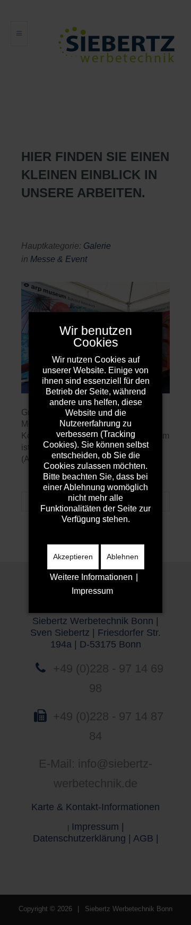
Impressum (92, 590)
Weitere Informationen (91, 577)
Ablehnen (122, 556)
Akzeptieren (73, 556)
